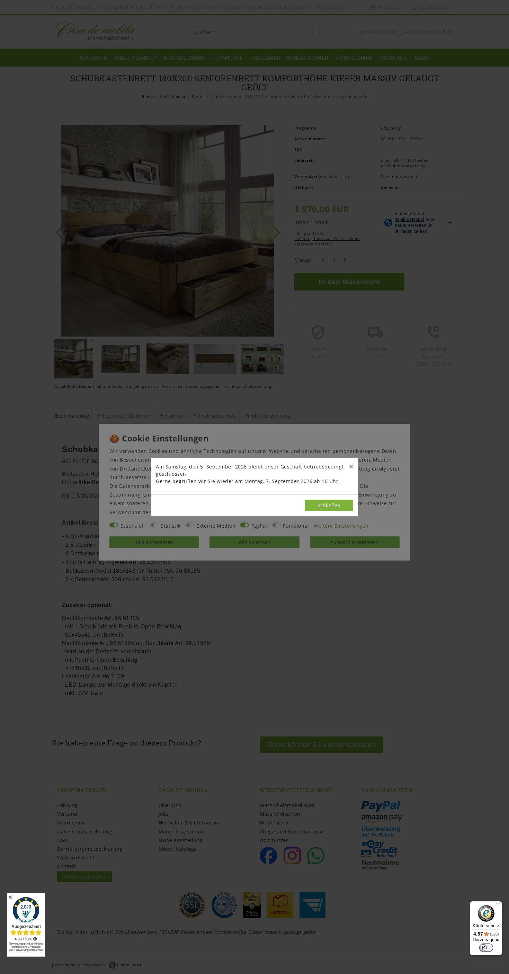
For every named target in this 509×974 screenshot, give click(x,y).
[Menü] (498, 905)
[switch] (486, 948)
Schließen (329, 505)
